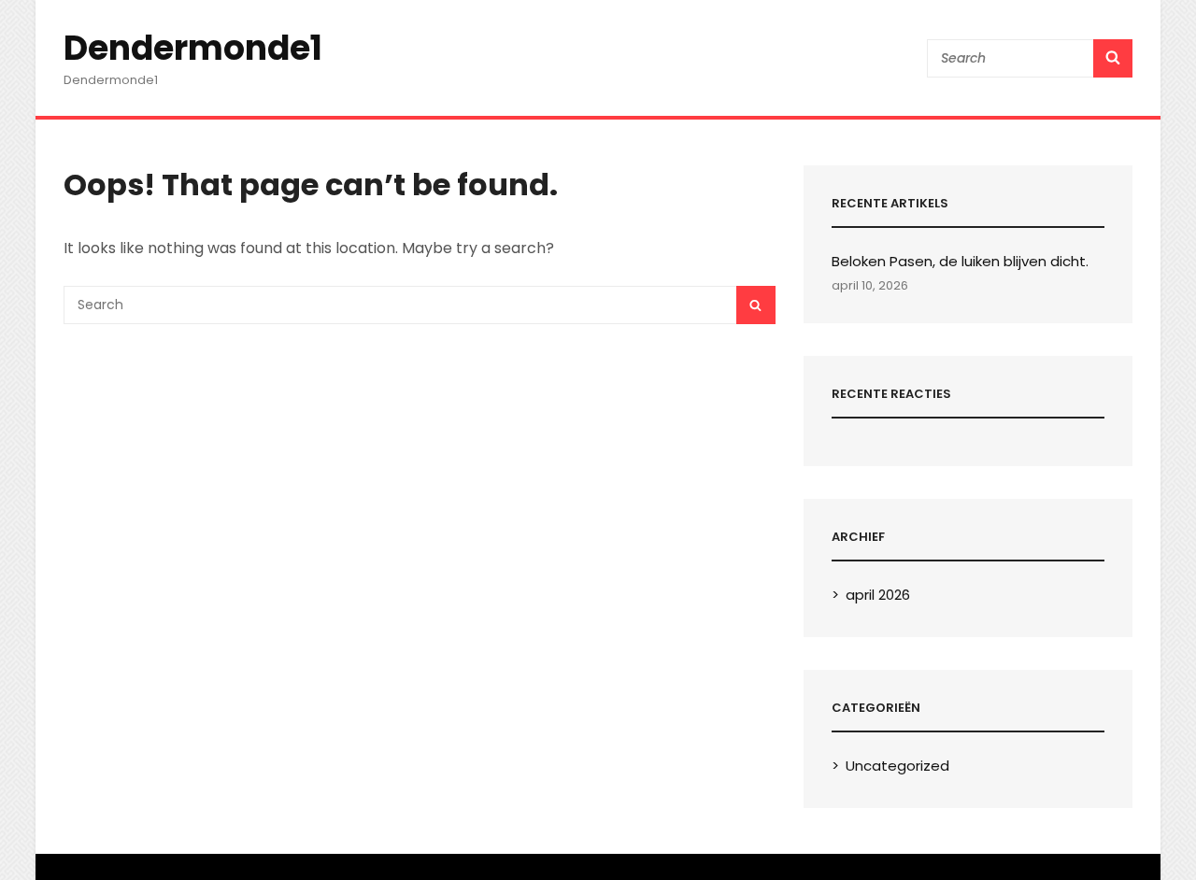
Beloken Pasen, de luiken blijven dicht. (960, 261)
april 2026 (878, 594)
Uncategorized (897, 765)
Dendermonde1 (193, 48)
